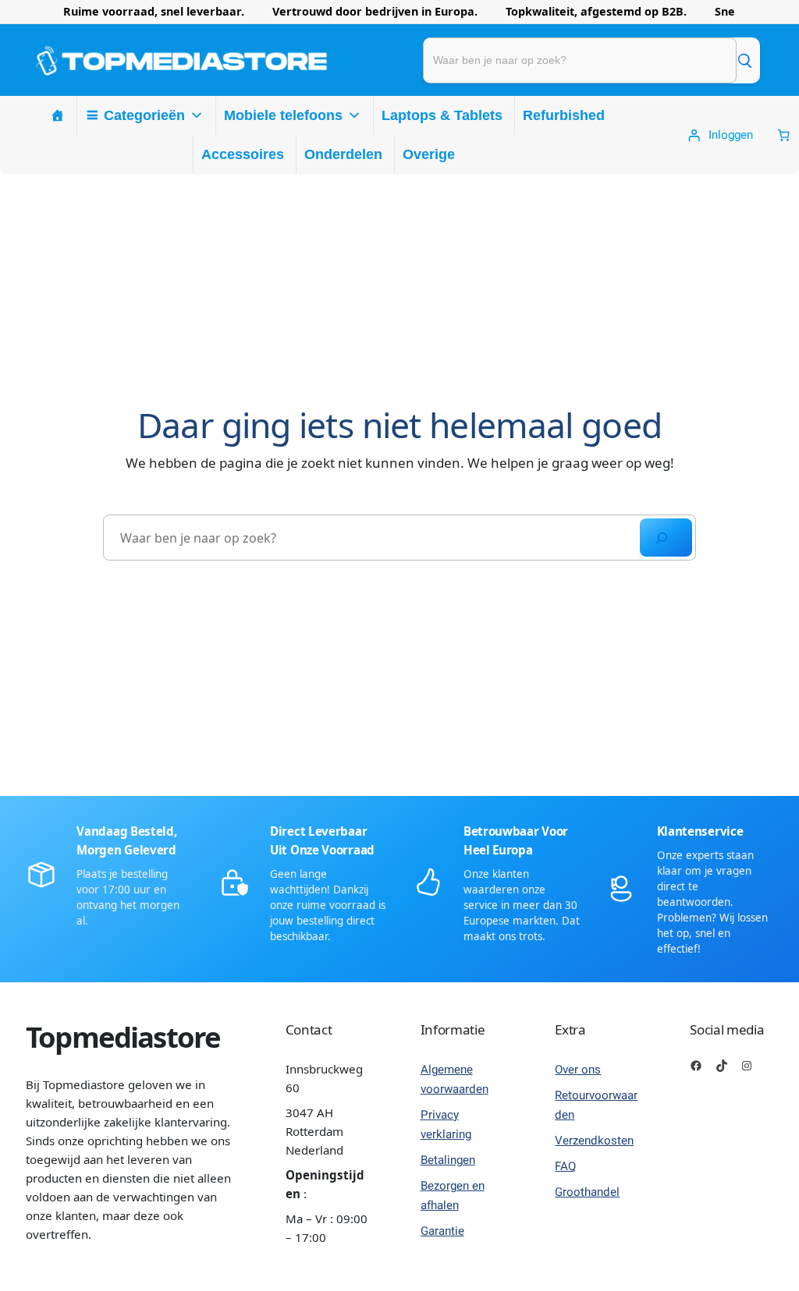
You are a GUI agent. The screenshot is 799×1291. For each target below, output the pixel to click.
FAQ (565, 1166)
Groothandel (587, 1192)
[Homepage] (58, 115)
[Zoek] (744, 60)
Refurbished (564, 115)
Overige (429, 154)
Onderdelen (343, 154)
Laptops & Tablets (442, 115)
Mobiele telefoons (283, 115)
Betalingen (448, 1160)
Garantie (442, 1231)
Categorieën (144, 115)
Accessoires (242, 154)
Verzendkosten (594, 1140)
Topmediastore (123, 1036)
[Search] (666, 537)
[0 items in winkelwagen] (784, 135)
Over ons (578, 1069)
